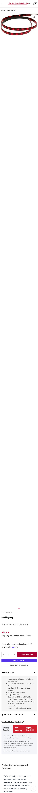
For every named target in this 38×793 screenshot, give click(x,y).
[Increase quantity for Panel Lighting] (14, 654)
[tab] (7, 729)
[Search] (30, 3)
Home (3, 10)
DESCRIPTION (7, 672)
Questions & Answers (12, 715)
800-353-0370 (26, 751)
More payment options (19, 665)
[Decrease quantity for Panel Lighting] (3, 654)
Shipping (5, 636)
